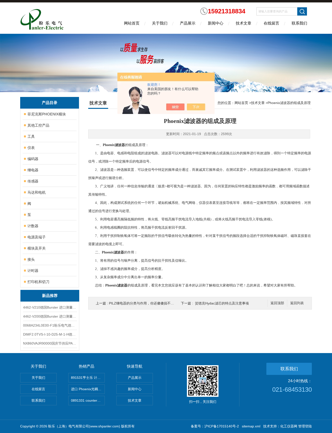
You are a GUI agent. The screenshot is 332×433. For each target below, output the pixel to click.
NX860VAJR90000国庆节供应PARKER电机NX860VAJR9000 (50, 343)
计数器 (32, 226)
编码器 (32, 159)
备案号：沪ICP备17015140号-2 (215, 426)
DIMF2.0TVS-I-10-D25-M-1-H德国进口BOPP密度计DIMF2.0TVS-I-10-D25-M (50, 334)
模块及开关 (36, 248)
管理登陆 (305, 426)
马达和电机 (36, 192)
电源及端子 (36, 237)
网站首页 (132, 23)
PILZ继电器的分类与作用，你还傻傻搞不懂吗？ (145, 303)
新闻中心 (215, 23)
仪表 (31, 148)
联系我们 (299, 23)
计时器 (32, 270)
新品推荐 (50, 296)
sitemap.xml (251, 426)
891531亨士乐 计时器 (87, 378)
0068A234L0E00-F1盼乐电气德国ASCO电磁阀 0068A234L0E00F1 (50, 325)
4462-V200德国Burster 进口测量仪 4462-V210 (50, 316)
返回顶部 (277, 303)
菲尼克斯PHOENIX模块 (46, 114)
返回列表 (297, 303)
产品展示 (187, 23)
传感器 (32, 181)
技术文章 (243, 23)
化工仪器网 (288, 426)
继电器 (32, 170)
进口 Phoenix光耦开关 (88, 389)
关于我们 (159, 23)
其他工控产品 (38, 125)
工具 (31, 136)
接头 (31, 259)
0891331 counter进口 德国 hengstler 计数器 (88, 400)
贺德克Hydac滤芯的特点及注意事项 (222, 303)
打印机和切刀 (38, 282)
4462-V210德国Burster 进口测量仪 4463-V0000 (50, 307)
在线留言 (271, 23)
